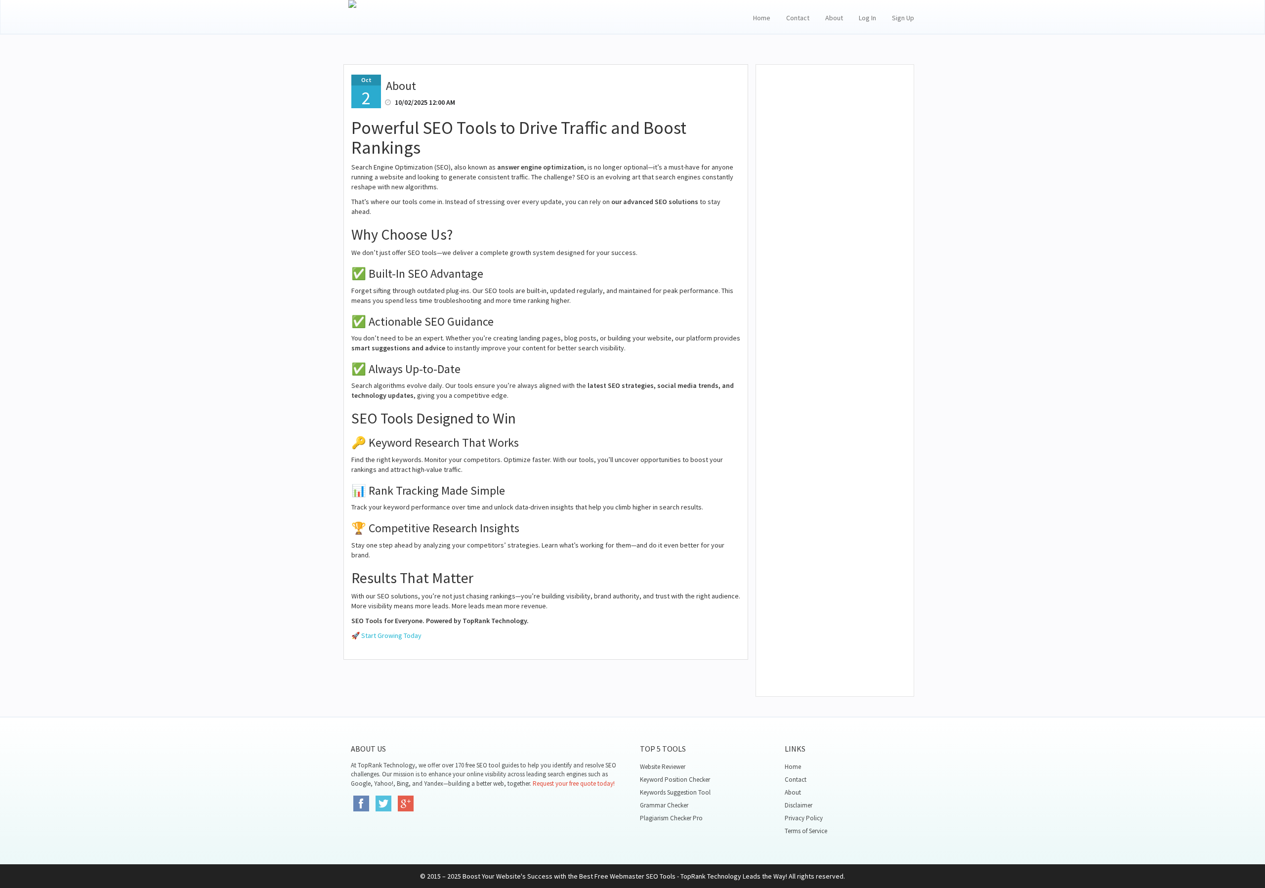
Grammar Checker (664, 805)
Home (761, 17)
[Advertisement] (834, 232)
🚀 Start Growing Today (386, 635)
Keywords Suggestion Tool (675, 792)
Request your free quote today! (574, 783)
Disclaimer (798, 805)
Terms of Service (806, 831)
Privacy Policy (804, 818)
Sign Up (903, 17)
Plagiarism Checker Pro (671, 818)
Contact (797, 17)
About (834, 17)
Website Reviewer (662, 766)
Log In (867, 17)
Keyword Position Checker (675, 779)
